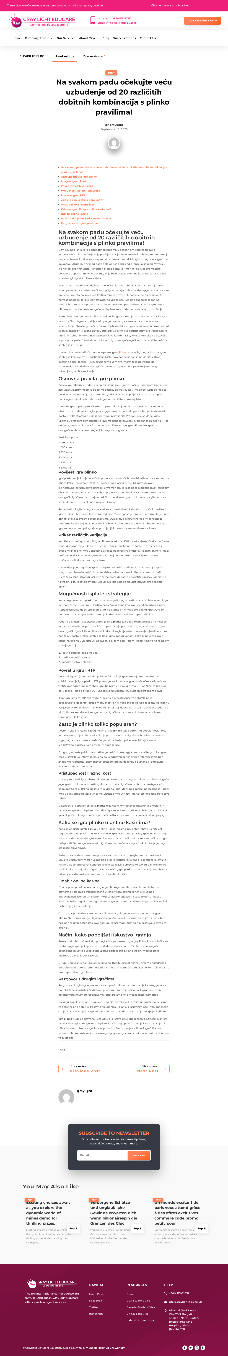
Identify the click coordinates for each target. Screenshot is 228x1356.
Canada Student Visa (141, 1307)
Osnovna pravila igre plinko (79, 176)
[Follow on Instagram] (197, 1347)
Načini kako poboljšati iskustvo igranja (86, 218)
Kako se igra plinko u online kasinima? (86, 209)
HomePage (96, 1294)
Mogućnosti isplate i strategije (80, 190)
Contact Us (148, 38)
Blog (106, 38)
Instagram (96, 1313)
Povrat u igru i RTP (73, 195)
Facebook (95, 1300)
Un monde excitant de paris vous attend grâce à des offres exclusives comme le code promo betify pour (177, 1213)
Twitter (94, 1307)
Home (16, 38)
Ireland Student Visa (140, 1320)
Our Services (66, 38)
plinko (121, 352)
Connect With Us (201, 20)
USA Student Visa (138, 1300)
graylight (116, 125)
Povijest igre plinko (73, 181)
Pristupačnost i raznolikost (78, 204)
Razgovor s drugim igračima (79, 223)
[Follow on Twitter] (190, 1347)
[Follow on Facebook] (184, 1347)
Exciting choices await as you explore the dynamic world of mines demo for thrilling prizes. (48, 1213)
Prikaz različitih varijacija (77, 186)
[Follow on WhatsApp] (203, 1347)
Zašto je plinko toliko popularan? (82, 200)
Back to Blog (33, 56)
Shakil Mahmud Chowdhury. (107, 1347)
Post (111, 72)
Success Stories (124, 38)
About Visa (87, 38)
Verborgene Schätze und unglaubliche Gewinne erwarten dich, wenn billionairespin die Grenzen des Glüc (114, 1213)
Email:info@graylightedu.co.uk (117, 22)
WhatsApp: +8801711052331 (114, 18)
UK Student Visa (138, 1313)
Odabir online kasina (74, 213)
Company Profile (37, 38)
